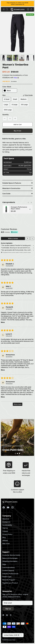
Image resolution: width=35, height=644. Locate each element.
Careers (5, 531)
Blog (4, 537)
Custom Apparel (8, 570)
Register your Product (10, 583)
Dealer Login (6, 577)
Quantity (5, 114)
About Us (5, 519)
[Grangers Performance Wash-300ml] (6, 209)
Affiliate (5, 540)
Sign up (8, 609)
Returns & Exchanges (10, 558)
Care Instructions (8, 567)
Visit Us (5, 528)
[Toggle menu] (4, 9)
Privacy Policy (7, 534)
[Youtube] (8, 507)
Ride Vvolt (6, 543)
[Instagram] (12, 507)
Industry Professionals (10, 574)
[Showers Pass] (18, 9)
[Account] (27, 9)
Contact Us (6, 522)
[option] (17, 33)
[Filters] (28, 238)
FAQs (4, 564)
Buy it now (17, 131)
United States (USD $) (11, 635)
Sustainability (7, 525)
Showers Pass (11, 640)
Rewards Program (8, 580)
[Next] (28, 202)
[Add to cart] (30, 209)
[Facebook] (3, 507)
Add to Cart (18, 124)
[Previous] (31, 202)
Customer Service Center (11, 555)
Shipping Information (9, 561)
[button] (15, 453)
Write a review (13, 238)
